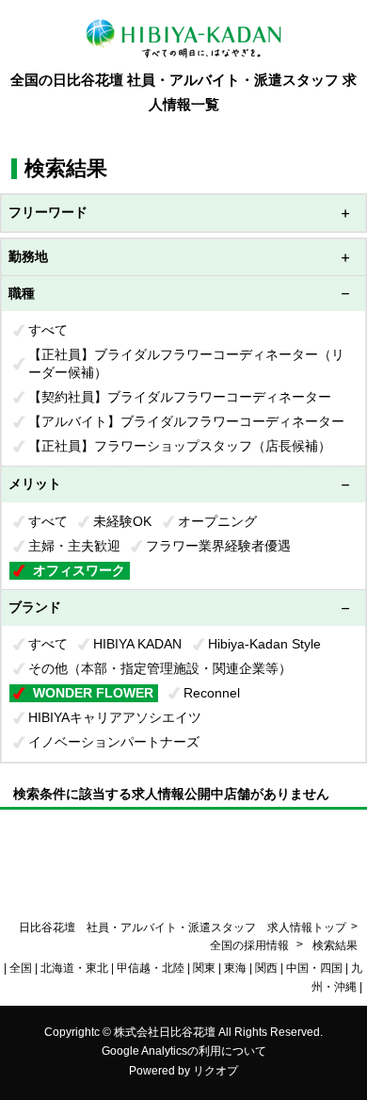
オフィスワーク (79, 570)
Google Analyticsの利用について (184, 1051)
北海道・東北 (74, 968)
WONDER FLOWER (93, 692)
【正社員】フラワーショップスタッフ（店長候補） (179, 445)
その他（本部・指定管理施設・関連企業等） (160, 668)
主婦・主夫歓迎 (74, 545)
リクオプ (215, 1070)
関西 (266, 968)
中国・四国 (314, 968)
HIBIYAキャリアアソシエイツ (114, 717)
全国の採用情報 (251, 945)
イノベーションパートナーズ (113, 741)
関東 (204, 968)
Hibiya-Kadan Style (264, 643)
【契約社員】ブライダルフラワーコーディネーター (179, 396)
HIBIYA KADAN (137, 643)
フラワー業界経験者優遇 (218, 545)
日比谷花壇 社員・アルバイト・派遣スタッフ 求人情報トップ (182, 927)
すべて (48, 329)
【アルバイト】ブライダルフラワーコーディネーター (186, 421)
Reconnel (212, 692)
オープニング (217, 521)
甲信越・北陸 (150, 968)
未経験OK (122, 521)
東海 (235, 968)
